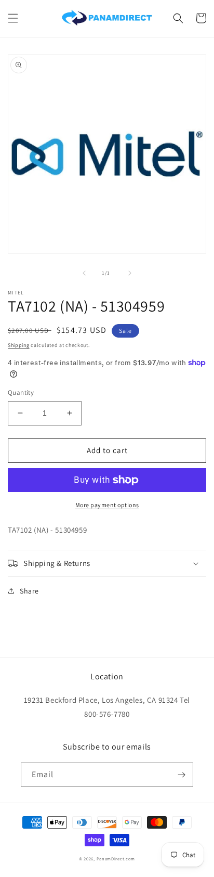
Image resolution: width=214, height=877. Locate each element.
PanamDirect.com (116, 858)
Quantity (21, 392)
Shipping (19, 345)
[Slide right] (129, 273)
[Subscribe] (181, 775)
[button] (13, 18)
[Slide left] (84, 273)
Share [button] (29, 591)
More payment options (107, 505)
